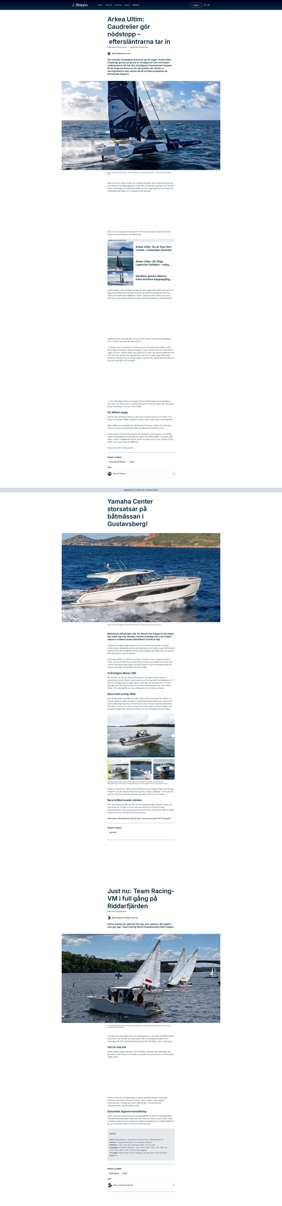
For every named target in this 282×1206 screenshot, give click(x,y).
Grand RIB (121, 662)
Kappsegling (113, 1173)
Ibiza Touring (134, 791)
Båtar (100, 5)
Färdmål (108, 5)
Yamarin (145, 659)
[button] (173, 735)
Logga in (196, 5)
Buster (138, 659)
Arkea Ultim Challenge (117, 462)
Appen (127, 5)
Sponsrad (112, 832)
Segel (132, 462)
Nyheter (136, 5)
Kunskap (118, 5)
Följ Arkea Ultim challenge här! (120, 448)
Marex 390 (132, 677)
